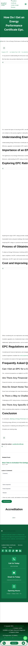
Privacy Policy (21, 635)
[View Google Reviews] (15, 4)
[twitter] (6, 550)
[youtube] (16, 550)
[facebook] (2, 550)
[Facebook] (4, 48)
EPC (7, 52)
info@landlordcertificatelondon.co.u (14, 580)
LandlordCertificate (18, 444)
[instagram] (9, 550)
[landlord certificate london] (5, 3)
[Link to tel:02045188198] (4, 643)
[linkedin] (20, 550)
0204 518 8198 (14, 566)
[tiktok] (13, 550)
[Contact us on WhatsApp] (25, 638)
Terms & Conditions (18, 637)
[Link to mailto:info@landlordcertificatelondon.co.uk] (23, 643)
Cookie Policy (8, 637)
